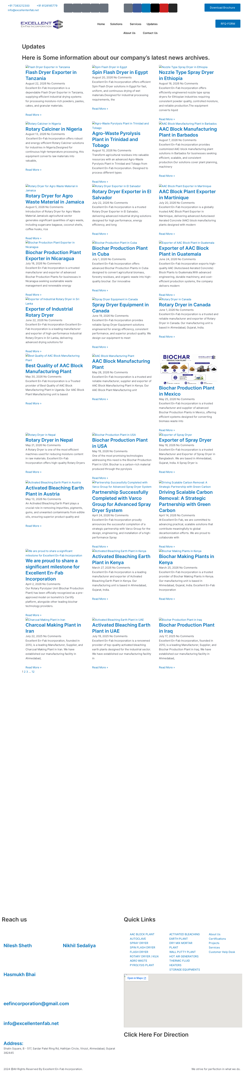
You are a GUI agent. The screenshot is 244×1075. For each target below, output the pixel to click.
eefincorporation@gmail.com (36, 1003)
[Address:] (8, 1034)
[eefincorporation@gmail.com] (8, 994)
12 (33, 671)
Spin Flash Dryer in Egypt (120, 72)
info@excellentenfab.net (31, 1023)
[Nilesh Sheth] (8, 936)
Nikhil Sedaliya (79, 945)
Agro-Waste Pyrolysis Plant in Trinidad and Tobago (116, 139)
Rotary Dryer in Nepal (49, 440)
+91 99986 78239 (15, 979)
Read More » (33, 114)
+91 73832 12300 (15, 950)
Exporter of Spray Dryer (185, 440)
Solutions (116, 24)
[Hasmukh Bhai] (8, 965)
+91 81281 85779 (73, 950)
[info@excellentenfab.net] (8, 1014)
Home (101, 24)
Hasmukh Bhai (20, 974)
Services (135, 24)
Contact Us (150, 33)
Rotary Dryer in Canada (185, 304)
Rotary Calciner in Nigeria (54, 129)
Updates (152, 24)
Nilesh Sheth (18, 945)
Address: (13, 1043)
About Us (129, 33)
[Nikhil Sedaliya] (67, 936)
